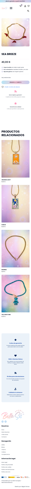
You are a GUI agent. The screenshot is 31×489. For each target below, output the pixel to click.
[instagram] (3, 422)
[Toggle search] (28, 11)
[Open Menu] (11, 8)
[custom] (6, 422)
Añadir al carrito (15, 82)
